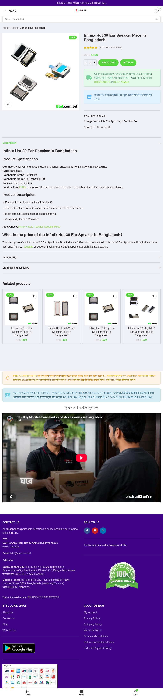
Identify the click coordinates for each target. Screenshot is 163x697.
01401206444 (121, 82)
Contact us (8, 618)
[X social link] (98, 127)
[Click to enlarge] (8, 104)
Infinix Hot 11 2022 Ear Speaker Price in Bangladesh (61, 332)
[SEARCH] (157, 19)
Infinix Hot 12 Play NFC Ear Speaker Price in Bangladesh (141, 332)
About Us (7, 612)
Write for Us (9, 630)
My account (90, 612)
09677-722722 (10, 546)
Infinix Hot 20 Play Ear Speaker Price (39, 226)
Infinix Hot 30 (129, 121)
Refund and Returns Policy (99, 642)
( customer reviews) (110, 47)
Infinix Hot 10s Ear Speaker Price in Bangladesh (21, 332)
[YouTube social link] (95, 530)
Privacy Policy (92, 618)
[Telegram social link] (109, 127)
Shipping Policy (93, 624)
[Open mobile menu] (4, 11)
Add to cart (108, 62)
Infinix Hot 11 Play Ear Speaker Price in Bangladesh (101, 332)
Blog (5, 624)
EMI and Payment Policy (98, 648)
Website (28, 246)
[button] (34, 296)
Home (5, 27)
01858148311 (102, 82)
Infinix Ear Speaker (33, 27)
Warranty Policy (93, 630)
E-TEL (22, 187)
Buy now (128, 62)
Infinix (15, 27)
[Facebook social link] (94, 127)
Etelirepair (90, 545)
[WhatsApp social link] (105, 127)
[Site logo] (81, 10)
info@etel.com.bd (20, 553)
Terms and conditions (96, 636)
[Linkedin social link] (102, 127)
